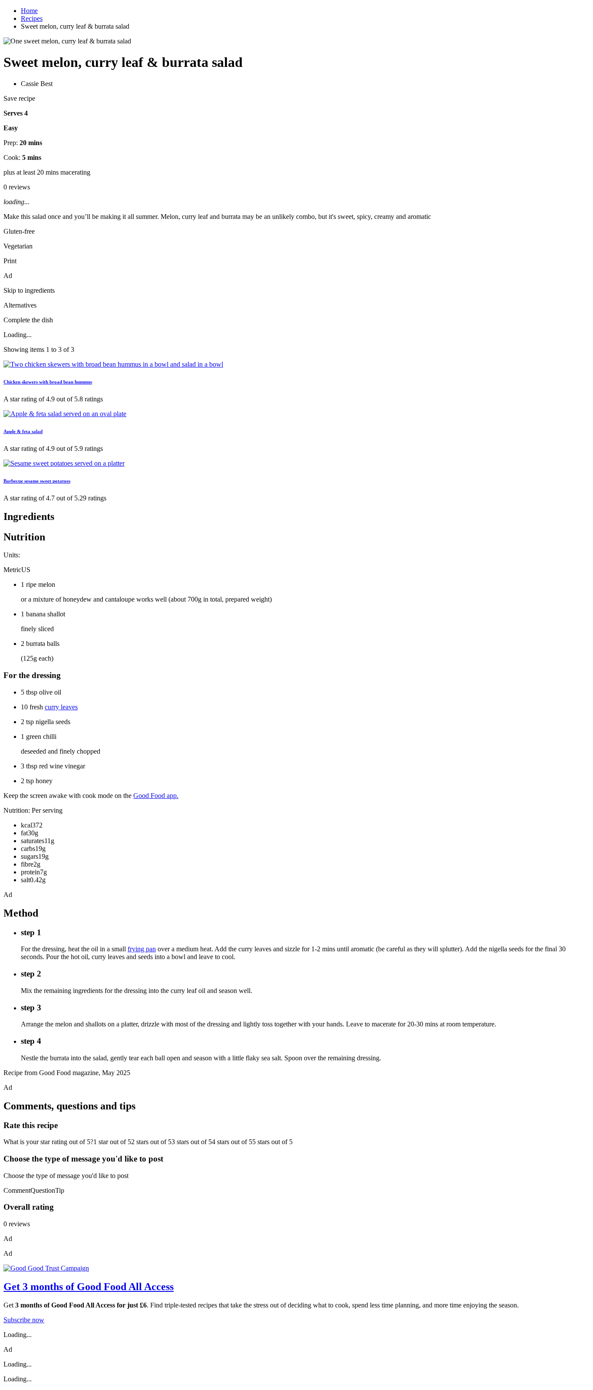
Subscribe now (23, 1320)
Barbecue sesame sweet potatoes (36, 480)
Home (29, 10)
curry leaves (61, 707)
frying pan (142, 949)
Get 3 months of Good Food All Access (88, 1286)
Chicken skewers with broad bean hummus (47, 381)
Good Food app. (155, 795)
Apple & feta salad (23, 431)
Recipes (32, 18)
